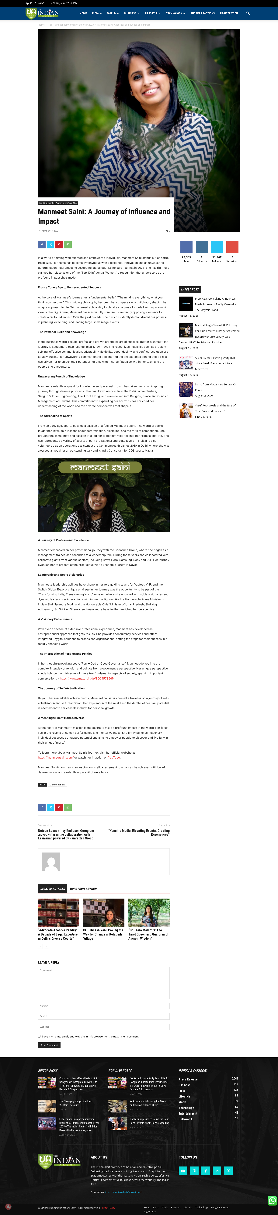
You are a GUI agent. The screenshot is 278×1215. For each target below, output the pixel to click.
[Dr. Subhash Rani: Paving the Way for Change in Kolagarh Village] (103, 913)
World (111, 13)
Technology (174, 13)
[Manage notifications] (8, 1207)
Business (130, 13)
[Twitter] (50, 244)
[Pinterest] (59, 244)
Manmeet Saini (57, 784)
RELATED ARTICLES (52, 889)
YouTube (114, 757)
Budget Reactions (203, 13)
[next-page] (46, 946)
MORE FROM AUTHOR (82, 889)
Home (83, 13)
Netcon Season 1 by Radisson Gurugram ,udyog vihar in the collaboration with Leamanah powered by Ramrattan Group (66, 834)
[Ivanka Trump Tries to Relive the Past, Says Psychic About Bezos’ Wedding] (117, 1123)
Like (186, 242)
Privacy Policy (108, 1208)
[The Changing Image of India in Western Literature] (47, 1106)
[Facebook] (42, 244)
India (95, 13)
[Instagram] (194, 1170)
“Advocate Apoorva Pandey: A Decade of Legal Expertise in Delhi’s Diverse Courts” (58, 934)
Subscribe (232, 242)
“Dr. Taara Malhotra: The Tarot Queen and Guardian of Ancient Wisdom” (148, 934)
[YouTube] (183, 1170)
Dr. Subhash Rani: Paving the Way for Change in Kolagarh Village (103, 934)
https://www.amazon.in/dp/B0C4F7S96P (87, 678)
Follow (201, 242)
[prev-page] (40, 946)
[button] (247, 14)
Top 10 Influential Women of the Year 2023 (71, 24)
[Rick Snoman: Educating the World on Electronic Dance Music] (117, 1106)
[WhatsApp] (68, 244)
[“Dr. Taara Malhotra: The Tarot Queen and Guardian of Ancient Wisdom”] (149, 913)
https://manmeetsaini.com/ (56, 757)
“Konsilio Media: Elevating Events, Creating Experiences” (139, 832)
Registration (229, 13)
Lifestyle (151, 13)
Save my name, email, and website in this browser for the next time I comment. (90, 1036)
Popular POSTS (119, 1071)
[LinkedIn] (217, 1170)
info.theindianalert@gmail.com (123, 1192)
